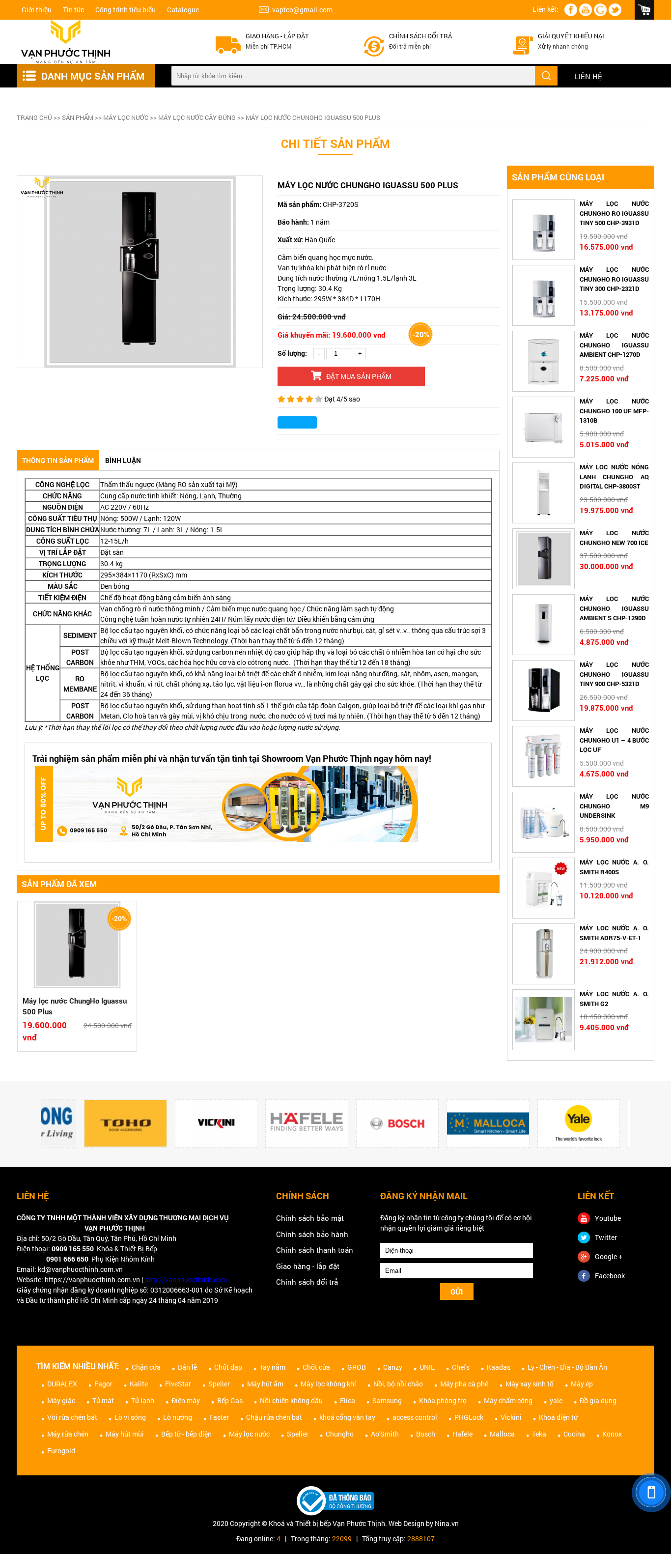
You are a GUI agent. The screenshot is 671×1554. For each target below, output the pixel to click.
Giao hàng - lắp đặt (277, 35)
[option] (139, 272)
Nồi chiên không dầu (291, 1400)
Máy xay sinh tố (529, 1383)
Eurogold (61, 1450)
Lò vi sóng (130, 1417)
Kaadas (498, 1367)
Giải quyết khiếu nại (571, 35)
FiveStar (178, 1383)
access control (414, 1417)
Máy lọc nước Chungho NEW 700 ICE (614, 537)
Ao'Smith (385, 1434)
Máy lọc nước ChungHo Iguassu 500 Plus (75, 1006)
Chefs (461, 1367)
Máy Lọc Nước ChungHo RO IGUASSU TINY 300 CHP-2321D (614, 279)
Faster (219, 1417)
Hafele (462, 1434)
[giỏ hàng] (644, 10)
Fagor (103, 1383)
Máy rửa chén (67, 1434)
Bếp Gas (230, 1400)
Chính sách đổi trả (420, 35)
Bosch (425, 1434)
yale (556, 1400)
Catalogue (183, 9)
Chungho (340, 1434)
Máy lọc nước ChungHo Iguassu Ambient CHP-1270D (614, 345)
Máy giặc (61, 1400)
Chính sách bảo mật (310, 1218)
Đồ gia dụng (598, 1400)
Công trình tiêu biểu (125, 9)
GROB (356, 1367)
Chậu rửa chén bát (274, 1417)
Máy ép (582, 1383)
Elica (347, 1400)
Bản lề (187, 1367)
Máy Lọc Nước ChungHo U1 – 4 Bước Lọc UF (614, 740)
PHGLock (468, 1417)
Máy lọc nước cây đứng (197, 117)
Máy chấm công (508, 1400)
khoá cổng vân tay (347, 1417)
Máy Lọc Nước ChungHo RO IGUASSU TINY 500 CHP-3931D (614, 213)
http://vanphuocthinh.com (185, 1279)
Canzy (392, 1367)
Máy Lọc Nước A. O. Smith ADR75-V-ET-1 (614, 932)
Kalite (139, 1383)
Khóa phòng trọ (443, 1400)
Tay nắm (272, 1367)
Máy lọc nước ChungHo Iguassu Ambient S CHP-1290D (614, 608)
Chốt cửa (316, 1367)
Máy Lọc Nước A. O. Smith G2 (614, 998)
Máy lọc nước (125, 117)
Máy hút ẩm (265, 1383)
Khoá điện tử (558, 1417)
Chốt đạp (228, 1367)
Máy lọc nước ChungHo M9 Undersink (614, 806)
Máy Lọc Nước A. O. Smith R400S (614, 867)
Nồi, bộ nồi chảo (398, 1383)
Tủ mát (103, 1400)
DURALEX (62, 1383)
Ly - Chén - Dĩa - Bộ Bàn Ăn (567, 1367)
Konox (612, 1434)
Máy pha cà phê (464, 1383)
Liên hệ (588, 76)
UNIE (427, 1367)
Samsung (387, 1400)
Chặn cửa (146, 1367)
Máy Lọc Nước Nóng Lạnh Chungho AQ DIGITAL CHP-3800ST (614, 476)
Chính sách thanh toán (314, 1250)
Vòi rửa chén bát (72, 1417)
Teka (539, 1434)
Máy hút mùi (125, 1434)
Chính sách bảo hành (312, 1234)
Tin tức (73, 9)
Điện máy (185, 1400)
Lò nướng (177, 1417)
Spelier (219, 1383)
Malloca (502, 1434)
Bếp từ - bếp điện (186, 1434)
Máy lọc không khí (328, 1383)
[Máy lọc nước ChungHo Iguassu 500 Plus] (77, 945)
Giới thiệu (37, 9)
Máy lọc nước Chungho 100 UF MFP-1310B (614, 411)
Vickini (511, 1417)
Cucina (574, 1434)
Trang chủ (34, 117)
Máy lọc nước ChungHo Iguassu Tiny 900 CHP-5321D (614, 674)
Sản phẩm (77, 117)
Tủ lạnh (142, 1400)
